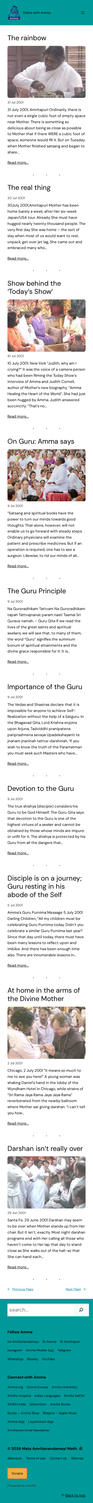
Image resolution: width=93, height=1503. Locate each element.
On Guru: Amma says (40, 441)
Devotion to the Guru (40, 788)
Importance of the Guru (44, 687)
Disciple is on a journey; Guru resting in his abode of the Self (44, 886)
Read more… (18, 162)
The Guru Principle (36, 591)
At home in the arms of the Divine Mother (43, 994)
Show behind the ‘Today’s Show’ (34, 287)
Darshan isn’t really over (45, 1149)
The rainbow (26, 38)
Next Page (76, 1289)
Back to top (75, 1495)
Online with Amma (37, 12)
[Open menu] (83, 12)
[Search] (81, 1310)
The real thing (29, 188)
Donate (17, 1473)
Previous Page (20, 1289)
